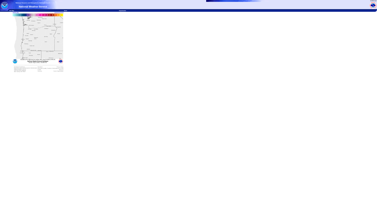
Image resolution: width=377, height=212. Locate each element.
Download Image (59, 12)
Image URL (16, 12)
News (65, 10)
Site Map (11, 10)
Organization (122, 10)
